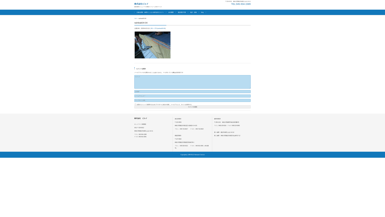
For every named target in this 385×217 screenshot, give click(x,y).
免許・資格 (193, 12)
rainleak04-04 (161, 28)
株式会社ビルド (141, 4)
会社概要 (171, 12)
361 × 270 (154, 28)
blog (202, 12)
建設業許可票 (182, 12)
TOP (135, 18)
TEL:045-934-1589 (241, 4)
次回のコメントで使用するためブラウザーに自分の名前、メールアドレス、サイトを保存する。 (165, 104)
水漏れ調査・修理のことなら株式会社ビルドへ (150, 12)
